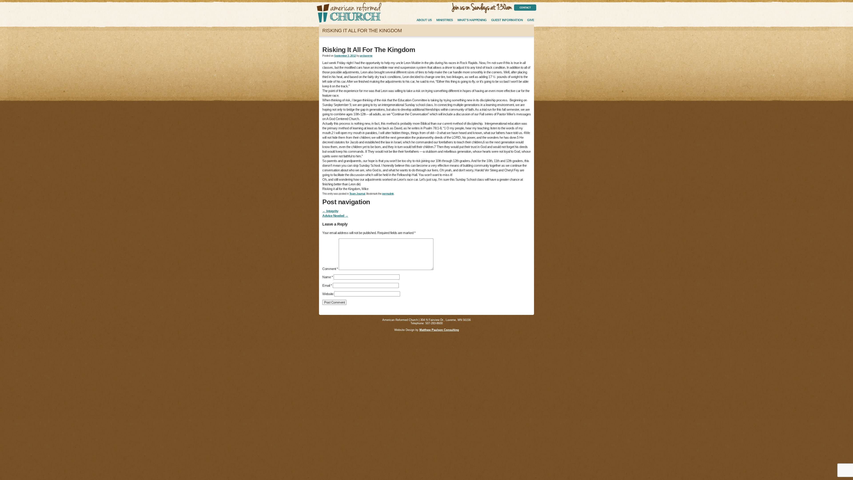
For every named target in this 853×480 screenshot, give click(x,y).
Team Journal (357, 193)
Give (530, 20)
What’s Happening (472, 20)
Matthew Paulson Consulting (439, 330)
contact (525, 7)
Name (327, 277)
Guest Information (507, 20)
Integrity (330, 211)
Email (327, 285)
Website (327, 294)
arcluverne (366, 55)
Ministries (444, 20)
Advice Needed (335, 216)
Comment (330, 269)
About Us (424, 20)
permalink (388, 193)
